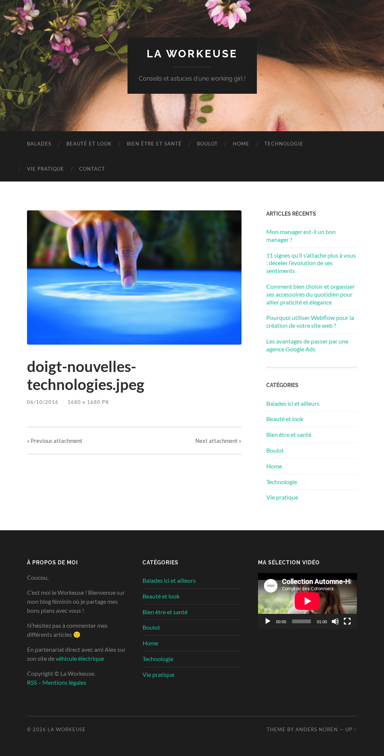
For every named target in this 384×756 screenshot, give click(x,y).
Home (241, 144)
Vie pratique (45, 169)
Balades (39, 144)
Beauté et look (89, 144)
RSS (32, 682)
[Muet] (335, 621)
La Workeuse (192, 54)
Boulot (207, 144)
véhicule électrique (80, 658)
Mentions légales (64, 682)
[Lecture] (268, 621)
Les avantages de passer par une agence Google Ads (307, 345)
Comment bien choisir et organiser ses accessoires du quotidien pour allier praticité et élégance (310, 294)
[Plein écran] (347, 621)
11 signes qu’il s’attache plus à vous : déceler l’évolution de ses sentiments (311, 263)
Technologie (283, 144)
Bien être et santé (154, 144)
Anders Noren (317, 729)
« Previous (54, 440)
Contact (92, 169)
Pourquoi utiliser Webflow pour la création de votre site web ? (310, 321)
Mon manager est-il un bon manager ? (301, 235)
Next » (218, 440)
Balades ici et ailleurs (293, 403)
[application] (307, 601)
